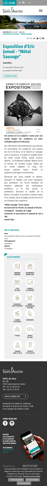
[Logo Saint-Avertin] (13, 10)
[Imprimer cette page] (43, 38)
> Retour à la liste (10, 76)
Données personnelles (31, 476)
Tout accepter (17, 480)
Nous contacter (12, 396)
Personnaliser (24, 483)
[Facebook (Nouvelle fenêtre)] (19, 3)
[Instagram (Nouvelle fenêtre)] (23, 3)
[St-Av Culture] (10, 3)
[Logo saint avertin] (13, 370)
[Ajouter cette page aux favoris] (37, 38)
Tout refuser (33, 480)
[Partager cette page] (40, 38)
